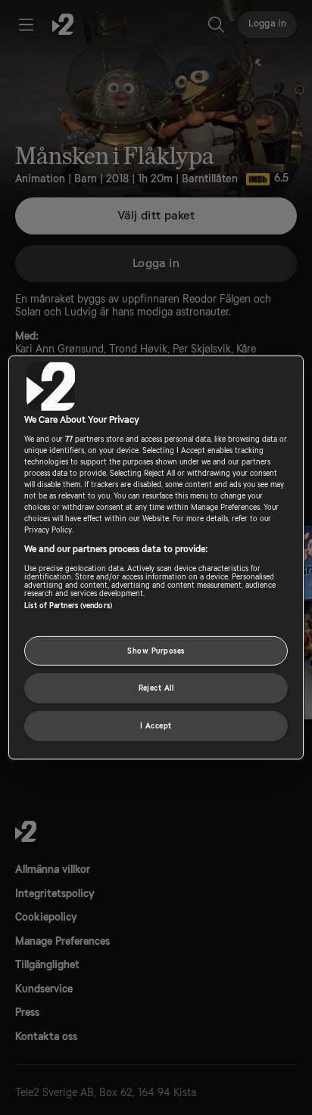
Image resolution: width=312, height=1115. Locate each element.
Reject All (156, 688)
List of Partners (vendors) (68, 605)
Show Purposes (155, 650)
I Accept (156, 726)
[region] (156, 557)
